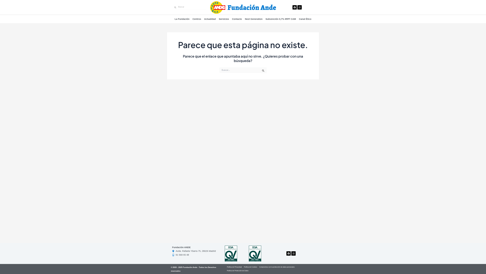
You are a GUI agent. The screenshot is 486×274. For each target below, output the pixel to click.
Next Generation (253, 19)
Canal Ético (305, 19)
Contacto (237, 19)
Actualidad (210, 19)
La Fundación (182, 19)
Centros (197, 19)
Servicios (224, 19)
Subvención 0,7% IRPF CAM (281, 19)
